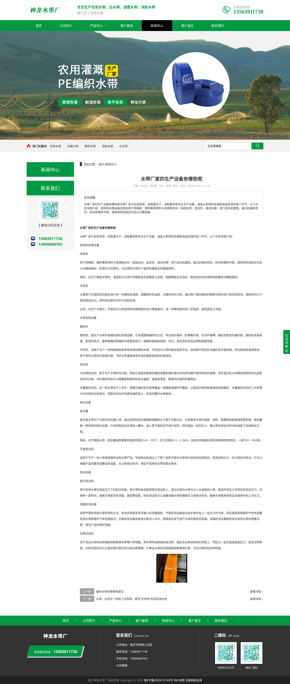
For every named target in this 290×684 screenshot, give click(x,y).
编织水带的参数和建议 (110, 591)
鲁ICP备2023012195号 (158, 680)
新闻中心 (157, 25)
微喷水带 (90, 146)
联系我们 (217, 25)
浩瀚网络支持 (193, 680)
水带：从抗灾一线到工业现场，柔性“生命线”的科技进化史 (131, 599)
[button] (145, 136)
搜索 (257, 146)
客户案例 (126, 25)
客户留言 (187, 25)
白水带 (123, 146)
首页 (39, 25)
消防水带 (107, 146)
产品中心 (96, 25)
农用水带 (55, 146)
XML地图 (179, 680)
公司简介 (66, 25)
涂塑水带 (72, 146)
